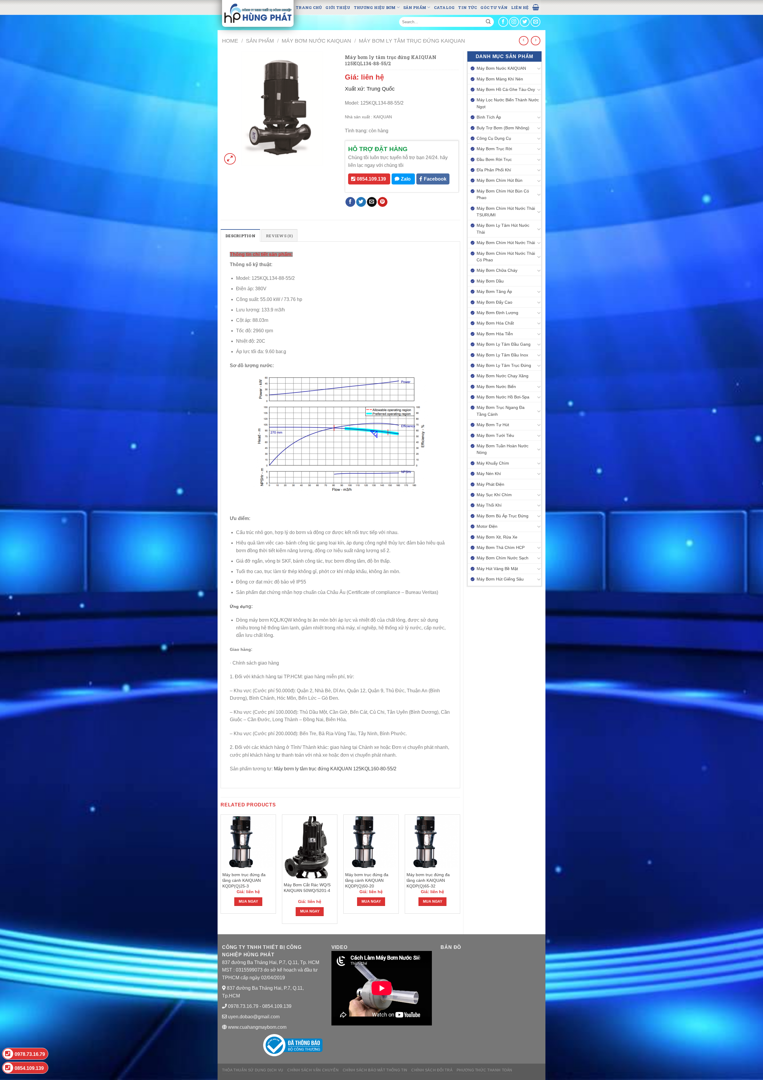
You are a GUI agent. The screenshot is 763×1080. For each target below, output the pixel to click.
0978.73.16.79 (30, 1054)
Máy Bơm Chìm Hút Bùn (499, 180)
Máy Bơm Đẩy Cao (494, 302)
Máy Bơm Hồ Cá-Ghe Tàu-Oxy (506, 89)
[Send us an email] (535, 22)
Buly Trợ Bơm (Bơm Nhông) (503, 127)
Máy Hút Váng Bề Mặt (497, 568)
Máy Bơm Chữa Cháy (497, 270)
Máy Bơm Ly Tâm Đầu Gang (504, 344)
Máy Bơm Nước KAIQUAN (316, 41)
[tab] (240, 235)
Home (230, 41)
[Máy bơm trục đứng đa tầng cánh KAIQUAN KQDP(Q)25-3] (248, 842)
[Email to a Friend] (372, 202)
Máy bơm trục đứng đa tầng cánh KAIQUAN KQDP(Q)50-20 (366, 880)
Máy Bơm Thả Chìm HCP (501, 547)
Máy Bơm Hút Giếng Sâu (500, 579)
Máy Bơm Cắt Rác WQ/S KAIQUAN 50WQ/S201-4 (307, 887)
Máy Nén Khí (489, 473)
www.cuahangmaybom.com (256, 1027)
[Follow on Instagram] (514, 22)
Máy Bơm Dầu (490, 281)
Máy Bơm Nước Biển (496, 386)
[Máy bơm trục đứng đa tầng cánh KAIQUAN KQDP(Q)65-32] (432, 842)
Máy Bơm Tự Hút (493, 424)
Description (240, 235)
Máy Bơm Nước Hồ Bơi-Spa (503, 397)
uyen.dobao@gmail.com (254, 1016)
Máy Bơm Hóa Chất (495, 323)
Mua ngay (248, 901)
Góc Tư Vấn (494, 7)
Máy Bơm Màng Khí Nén (500, 79)
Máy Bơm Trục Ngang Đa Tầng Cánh (501, 410)
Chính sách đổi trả (431, 1070)
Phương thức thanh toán (484, 1070)
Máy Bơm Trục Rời (494, 148)
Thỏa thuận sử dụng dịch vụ (252, 1070)
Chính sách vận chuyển (313, 1070)
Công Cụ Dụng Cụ (494, 138)
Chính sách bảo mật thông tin (375, 1070)
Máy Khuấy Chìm (493, 463)
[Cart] (536, 7)
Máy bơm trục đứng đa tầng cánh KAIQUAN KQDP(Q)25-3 (244, 880)
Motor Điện (487, 526)
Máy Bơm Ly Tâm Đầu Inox (502, 355)
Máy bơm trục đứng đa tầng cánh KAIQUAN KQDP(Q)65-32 (428, 880)
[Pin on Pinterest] (382, 202)
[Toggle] (538, 68)
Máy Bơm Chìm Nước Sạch (502, 557)
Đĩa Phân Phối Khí (494, 169)
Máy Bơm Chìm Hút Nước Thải (506, 242)
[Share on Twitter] (361, 202)
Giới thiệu (337, 7)
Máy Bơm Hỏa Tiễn (495, 333)
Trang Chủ (309, 7)
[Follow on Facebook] (503, 22)
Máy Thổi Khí (489, 505)
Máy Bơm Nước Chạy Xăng (502, 375)
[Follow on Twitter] (525, 22)
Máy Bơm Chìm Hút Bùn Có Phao (503, 194)
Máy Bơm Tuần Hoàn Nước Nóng (502, 449)
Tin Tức (467, 7)
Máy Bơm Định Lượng (497, 312)
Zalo (406, 178)
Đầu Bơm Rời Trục (494, 159)
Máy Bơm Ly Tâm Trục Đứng (504, 365)
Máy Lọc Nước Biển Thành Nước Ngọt (508, 103)
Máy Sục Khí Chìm (494, 494)
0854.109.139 (371, 178)
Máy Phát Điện (490, 484)
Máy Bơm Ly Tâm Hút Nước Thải (503, 228)
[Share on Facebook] (350, 202)
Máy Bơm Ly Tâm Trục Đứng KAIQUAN (412, 41)
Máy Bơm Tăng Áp (494, 291)
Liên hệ (520, 7)
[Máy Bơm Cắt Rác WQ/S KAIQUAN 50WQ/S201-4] (310, 847)
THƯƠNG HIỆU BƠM (375, 7)
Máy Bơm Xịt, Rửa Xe (497, 537)
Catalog (444, 7)
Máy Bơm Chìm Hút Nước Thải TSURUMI (506, 211)
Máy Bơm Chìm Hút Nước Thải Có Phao (506, 256)
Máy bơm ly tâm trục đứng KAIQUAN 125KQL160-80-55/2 (336, 768)
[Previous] (220, 871)
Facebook (435, 178)
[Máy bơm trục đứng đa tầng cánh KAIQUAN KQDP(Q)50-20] (371, 842)
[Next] (459, 871)
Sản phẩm (414, 7)
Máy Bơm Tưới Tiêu (495, 435)
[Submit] (488, 22)
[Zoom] (230, 159)
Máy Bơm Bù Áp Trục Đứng (502, 515)
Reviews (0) (279, 235)
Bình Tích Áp (489, 117)
